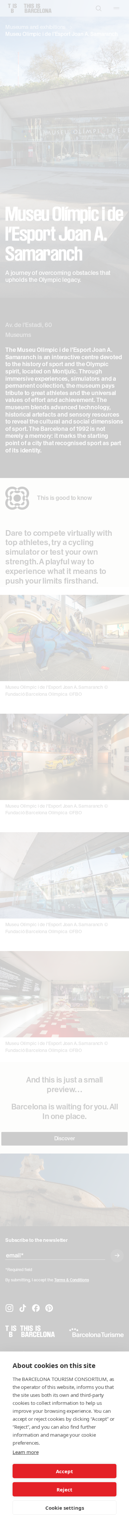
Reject (64, 1489)
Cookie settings (64, 1507)
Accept (64, 1471)
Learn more (25, 1452)
